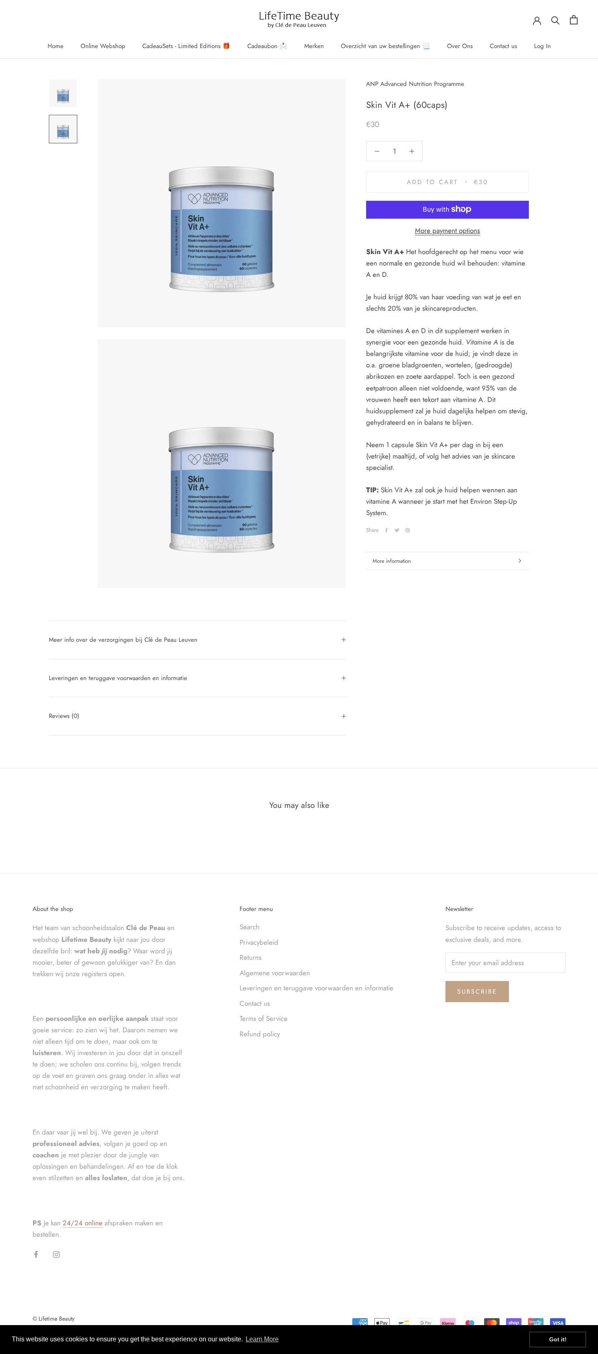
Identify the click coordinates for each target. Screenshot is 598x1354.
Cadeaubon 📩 (267, 46)
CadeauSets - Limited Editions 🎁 (186, 46)
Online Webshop (103, 46)
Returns (251, 957)
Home (55, 46)
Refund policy (260, 1034)
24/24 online (83, 1223)
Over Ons (460, 46)
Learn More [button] (262, 1339)
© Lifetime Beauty (53, 1318)
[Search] (555, 19)
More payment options (447, 230)
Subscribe (477, 991)
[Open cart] (574, 19)
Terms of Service (264, 1018)
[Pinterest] (407, 530)
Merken (314, 46)
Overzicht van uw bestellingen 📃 (385, 46)
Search (250, 927)
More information (392, 561)
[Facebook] (386, 530)
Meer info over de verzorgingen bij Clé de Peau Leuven (123, 639)
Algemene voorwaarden (275, 973)
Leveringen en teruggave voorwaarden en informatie (118, 678)
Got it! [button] (558, 1339)
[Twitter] (397, 530)
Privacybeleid (259, 942)
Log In (542, 46)
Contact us (503, 46)
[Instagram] (56, 1254)
